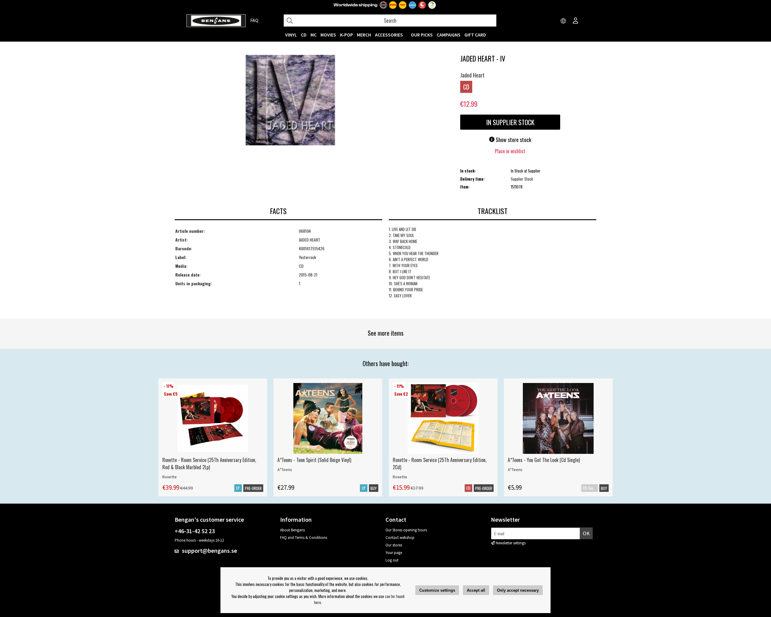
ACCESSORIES (389, 35)
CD (304, 35)
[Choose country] (563, 21)
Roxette (169, 476)
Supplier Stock (522, 179)
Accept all (476, 590)
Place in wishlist (510, 151)
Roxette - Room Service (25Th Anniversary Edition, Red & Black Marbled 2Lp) (209, 463)
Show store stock (513, 140)
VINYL (291, 35)
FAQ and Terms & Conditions (303, 537)
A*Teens (284, 469)
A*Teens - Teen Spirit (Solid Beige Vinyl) (314, 460)
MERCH (364, 35)
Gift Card (475, 35)
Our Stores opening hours (406, 530)
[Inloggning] (575, 21)
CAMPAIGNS (448, 35)
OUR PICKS (422, 35)
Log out (392, 560)
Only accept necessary (518, 590)
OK (586, 533)
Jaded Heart (472, 75)
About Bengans (292, 530)
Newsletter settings (511, 543)
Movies (328, 35)
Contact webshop (400, 537)
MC (314, 35)
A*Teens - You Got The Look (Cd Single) (544, 460)
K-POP (346, 35)
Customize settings (437, 590)
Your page (394, 552)
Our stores (394, 545)
